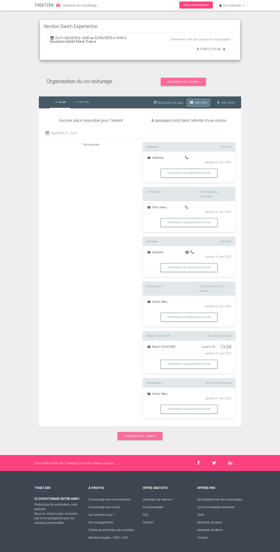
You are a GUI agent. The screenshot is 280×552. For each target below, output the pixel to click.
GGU (117, 537)
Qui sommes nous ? (102, 515)
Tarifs (200, 515)
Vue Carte (227, 102)
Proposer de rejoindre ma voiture (189, 173)
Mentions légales (100, 537)
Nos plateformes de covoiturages (219, 499)
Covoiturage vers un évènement (110, 499)
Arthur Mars (159, 302)
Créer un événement (196, 5)
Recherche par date (170, 102)
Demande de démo (210, 530)
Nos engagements (101, 522)
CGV (125, 537)
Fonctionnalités (153, 507)
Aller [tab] (62, 102)
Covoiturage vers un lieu (104, 507)
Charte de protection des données (111, 530)
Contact (148, 522)
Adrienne (157, 157)
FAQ (145, 515)
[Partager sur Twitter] (216, 463)
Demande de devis (209, 522)
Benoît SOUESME (163, 347)
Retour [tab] (84, 102)
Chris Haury (159, 207)
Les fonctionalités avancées (216, 507)
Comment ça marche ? (158, 499)
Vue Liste (201, 102)
